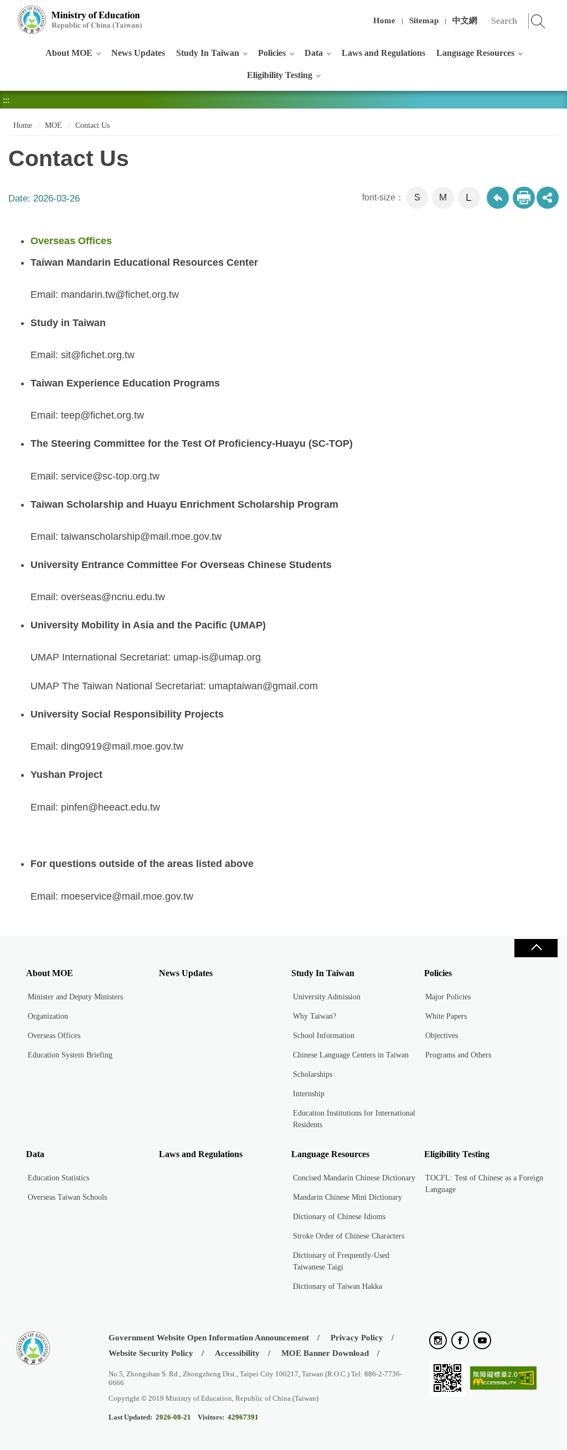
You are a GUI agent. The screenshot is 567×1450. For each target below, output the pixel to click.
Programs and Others (458, 1055)
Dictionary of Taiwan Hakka (337, 1286)
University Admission (326, 997)
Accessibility (237, 1353)
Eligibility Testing (279, 75)
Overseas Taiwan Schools (67, 1197)
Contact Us (92, 125)
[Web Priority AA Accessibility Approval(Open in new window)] (503, 1378)
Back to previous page (498, 198)
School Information (323, 1035)
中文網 (464, 20)
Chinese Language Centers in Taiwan (351, 1055)
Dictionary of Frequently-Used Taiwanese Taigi (341, 1261)
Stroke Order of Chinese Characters (348, 1236)
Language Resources (475, 53)
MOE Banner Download (325, 1353)
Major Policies (448, 997)
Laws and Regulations (383, 53)
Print (524, 198)
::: (6, 13)
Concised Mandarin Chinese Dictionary (354, 1178)
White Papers (446, 1016)
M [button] (443, 197)
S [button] (417, 197)
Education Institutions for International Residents (354, 1119)
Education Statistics (58, 1178)
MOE (53, 125)
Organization (48, 1016)
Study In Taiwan (207, 53)
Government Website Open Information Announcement (209, 1337)
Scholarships (312, 1074)
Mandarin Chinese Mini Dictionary (347, 1197)
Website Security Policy (151, 1353)
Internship (308, 1094)
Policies (272, 53)
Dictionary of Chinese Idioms (339, 1216)
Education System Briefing (70, 1055)
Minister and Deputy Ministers (75, 997)
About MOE (68, 53)
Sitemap (424, 20)
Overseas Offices (54, 1035)
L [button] (469, 197)
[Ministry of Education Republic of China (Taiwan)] (80, 19)
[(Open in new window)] (438, 1341)
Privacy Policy (357, 1337)
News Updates (138, 53)
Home (384, 20)
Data (314, 53)
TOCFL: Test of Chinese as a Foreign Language (484, 1184)
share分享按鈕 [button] (548, 198)
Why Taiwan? (314, 1016)
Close (536, 948)
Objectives (441, 1035)
